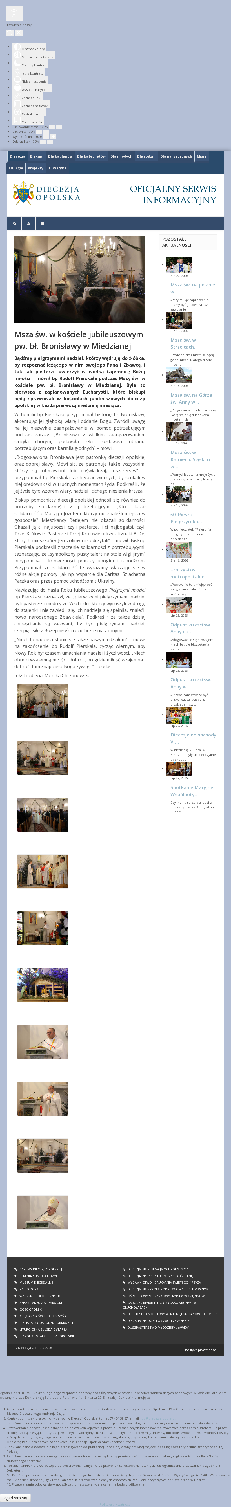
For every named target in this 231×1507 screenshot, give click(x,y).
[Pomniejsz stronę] (52, 127)
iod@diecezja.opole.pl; (158, 1418)
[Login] (28, 223)
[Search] (14, 223)
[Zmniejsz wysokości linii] (46, 136)
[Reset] (10, 33)
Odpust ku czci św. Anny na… (190, 628)
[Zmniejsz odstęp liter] (43, 142)
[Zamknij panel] (19, 33)
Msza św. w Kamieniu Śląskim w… (190, 459)
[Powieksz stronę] (59, 127)
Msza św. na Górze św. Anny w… (191, 398)
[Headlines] (46, 193)
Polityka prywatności (201, 1350)
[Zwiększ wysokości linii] (53, 136)
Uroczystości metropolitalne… (189, 573)
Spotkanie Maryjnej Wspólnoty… (192, 791)
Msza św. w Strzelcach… (184, 343)
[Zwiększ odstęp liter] (50, 142)
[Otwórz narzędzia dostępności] (14, 13)
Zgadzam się (15, 1498)
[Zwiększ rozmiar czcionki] (46, 132)
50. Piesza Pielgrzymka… (186, 518)
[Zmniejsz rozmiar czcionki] (39, 132)
